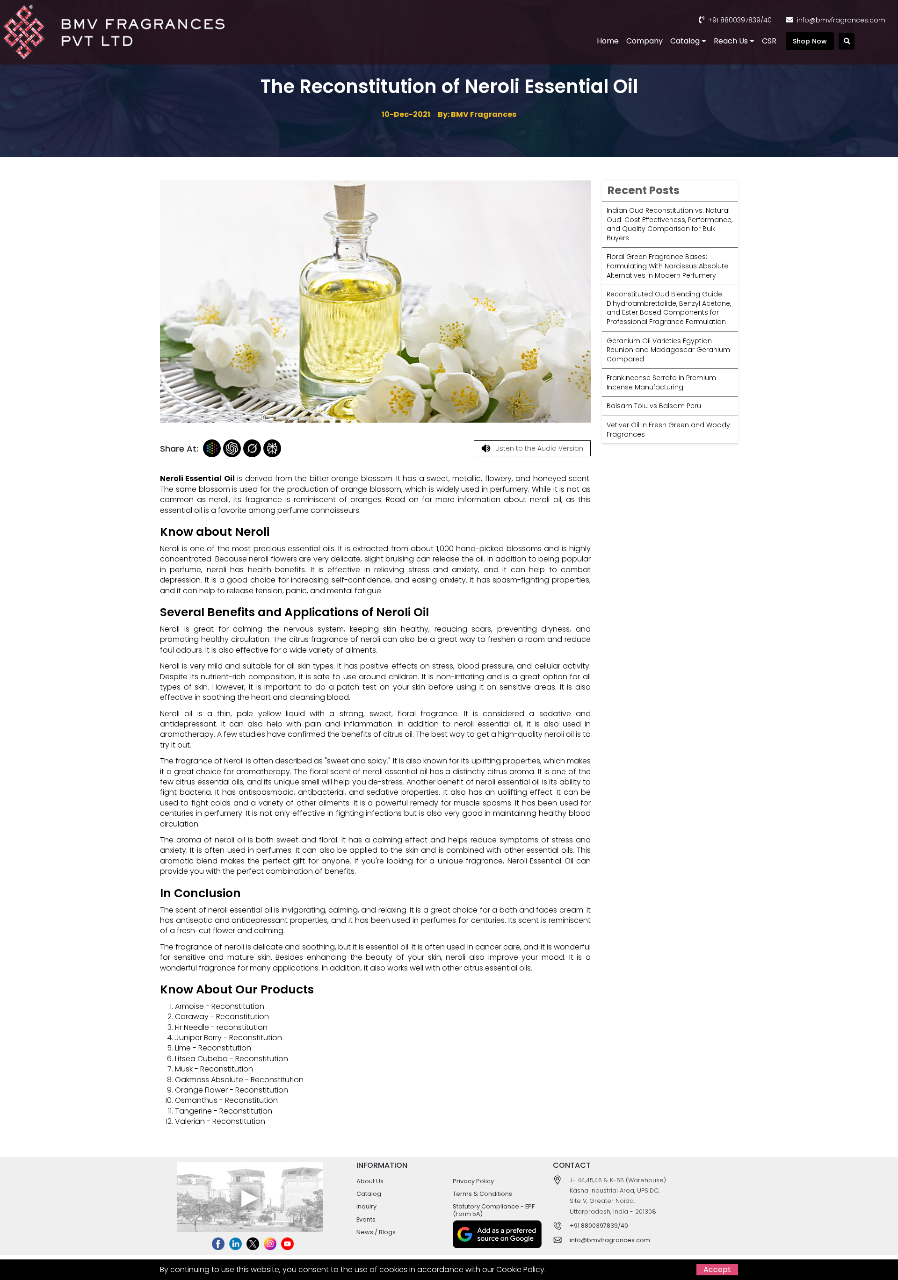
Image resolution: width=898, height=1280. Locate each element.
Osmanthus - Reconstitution (226, 1100)
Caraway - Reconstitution (222, 1016)
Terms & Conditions (482, 1194)
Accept (717, 1269)
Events (366, 1219)
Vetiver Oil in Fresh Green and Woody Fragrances (668, 429)
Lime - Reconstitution (213, 1048)
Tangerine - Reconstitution (223, 1111)
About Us (370, 1181)
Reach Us (732, 41)
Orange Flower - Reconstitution (231, 1090)
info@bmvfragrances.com (841, 20)
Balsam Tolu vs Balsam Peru (654, 405)
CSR (769, 41)
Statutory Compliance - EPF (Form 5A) (494, 1209)
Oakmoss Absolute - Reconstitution (239, 1079)
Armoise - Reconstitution (219, 1006)
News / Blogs (376, 1232)
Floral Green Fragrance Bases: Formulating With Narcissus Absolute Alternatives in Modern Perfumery (667, 266)
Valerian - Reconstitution (220, 1121)
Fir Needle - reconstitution (221, 1027)
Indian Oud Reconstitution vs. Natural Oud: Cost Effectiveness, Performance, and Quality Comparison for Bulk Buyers (669, 224)
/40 (766, 20)
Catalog (686, 41)
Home (608, 41)
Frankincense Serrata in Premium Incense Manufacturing (661, 382)
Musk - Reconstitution (214, 1069)
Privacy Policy (473, 1181)
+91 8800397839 (734, 20)
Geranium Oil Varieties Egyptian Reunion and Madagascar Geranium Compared (668, 350)
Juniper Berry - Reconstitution (228, 1037)
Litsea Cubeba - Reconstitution (231, 1058)
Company (644, 41)
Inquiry (366, 1206)
